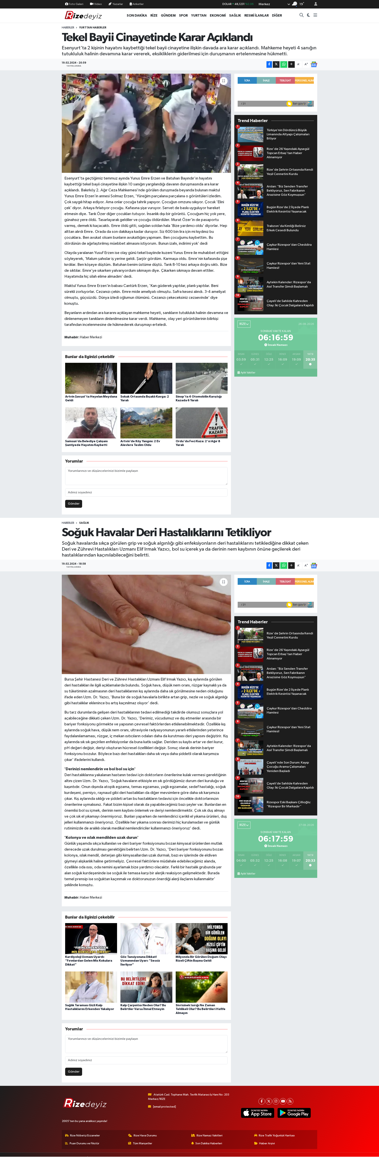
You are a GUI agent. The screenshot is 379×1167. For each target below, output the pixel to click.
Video (98, 4)
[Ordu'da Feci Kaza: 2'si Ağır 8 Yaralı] (202, 423)
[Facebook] (261, 1101)
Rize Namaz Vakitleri (209, 1135)
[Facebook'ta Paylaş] (269, 64)
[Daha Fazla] (291, 64)
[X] (268, 1101)
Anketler (138, 4)
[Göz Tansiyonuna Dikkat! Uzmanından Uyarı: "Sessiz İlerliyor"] (146, 938)
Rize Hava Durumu (145, 1135)
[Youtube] (283, 1101)
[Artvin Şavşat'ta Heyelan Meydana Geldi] (91, 378)
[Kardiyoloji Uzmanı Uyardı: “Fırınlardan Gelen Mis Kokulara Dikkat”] (91, 938)
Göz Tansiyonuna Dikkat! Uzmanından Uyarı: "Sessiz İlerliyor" (140, 960)
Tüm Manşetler (142, 1143)
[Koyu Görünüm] (308, 15)
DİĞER (277, 15)
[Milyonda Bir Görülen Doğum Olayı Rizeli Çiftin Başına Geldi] (202, 938)
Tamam (314, 1161)
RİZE (154, 15)
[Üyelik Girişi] (314, 4)
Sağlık (84, 523)
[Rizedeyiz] (84, 15)
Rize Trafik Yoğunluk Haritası (277, 1135)
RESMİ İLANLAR (256, 15)
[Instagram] (276, 1101)
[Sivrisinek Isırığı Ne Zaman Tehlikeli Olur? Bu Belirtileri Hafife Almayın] (202, 987)
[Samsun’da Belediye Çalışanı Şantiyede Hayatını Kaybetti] (91, 423)
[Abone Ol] (314, 64)
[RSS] (290, 1101)
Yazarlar (118, 4)
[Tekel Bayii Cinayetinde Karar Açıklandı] (146, 123)
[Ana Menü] (315, 15)
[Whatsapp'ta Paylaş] (283, 64)
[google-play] (294, 1113)
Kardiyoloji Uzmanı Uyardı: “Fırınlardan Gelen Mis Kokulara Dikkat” (88, 960)
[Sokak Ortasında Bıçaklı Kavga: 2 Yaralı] (146, 378)
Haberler (68, 27)
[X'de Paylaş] (276, 64)
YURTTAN (198, 15)
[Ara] (301, 15)
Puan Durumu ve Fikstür (84, 1143)
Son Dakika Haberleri (208, 1143)
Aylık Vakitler (248, 372)
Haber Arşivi (267, 1143)
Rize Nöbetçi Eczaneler (85, 1135)
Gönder (74, 503)
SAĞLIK (235, 15)
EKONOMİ (218, 15)
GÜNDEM (168, 15)
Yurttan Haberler (92, 27)
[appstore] (257, 1113)
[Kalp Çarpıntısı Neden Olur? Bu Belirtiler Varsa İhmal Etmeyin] (146, 987)
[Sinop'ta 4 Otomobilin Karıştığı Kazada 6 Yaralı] (202, 378)
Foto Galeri (76, 4)
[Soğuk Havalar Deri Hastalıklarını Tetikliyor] (146, 624)
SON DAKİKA (137, 15)
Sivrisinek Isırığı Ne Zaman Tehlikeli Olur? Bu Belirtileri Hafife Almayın (200, 1009)
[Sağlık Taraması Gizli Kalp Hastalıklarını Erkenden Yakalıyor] (91, 987)
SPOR (183, 15)
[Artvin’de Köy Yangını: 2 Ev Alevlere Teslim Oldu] (146, 423)
